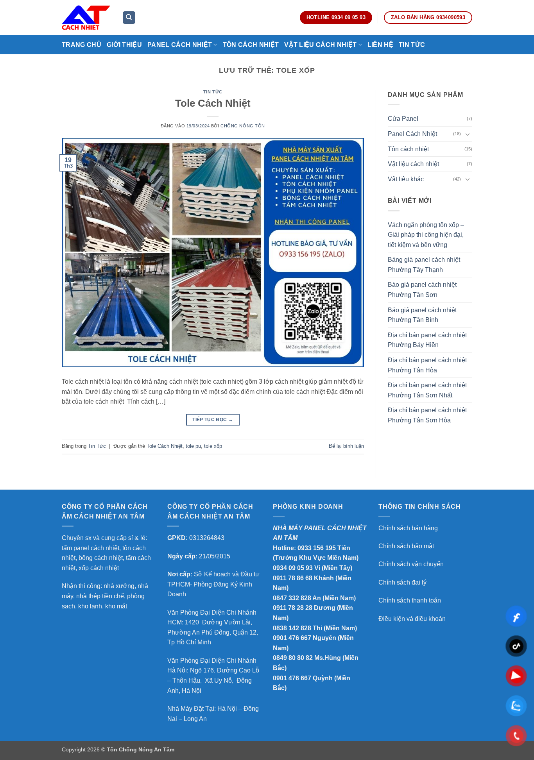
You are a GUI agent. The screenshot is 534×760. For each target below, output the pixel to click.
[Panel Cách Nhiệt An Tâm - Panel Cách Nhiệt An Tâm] (86, 17)
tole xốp (213, 446)
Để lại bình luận (346, 446)
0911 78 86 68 (292, 578)
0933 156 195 (316, 548)
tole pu (193, 446)
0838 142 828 (292, 628)
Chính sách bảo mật (406, 546)
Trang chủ (81, 44)
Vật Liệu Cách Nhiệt (320, 44)
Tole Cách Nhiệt (213, 103)
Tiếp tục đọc (212, 419)
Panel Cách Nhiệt (179, 44)
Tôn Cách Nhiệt (251, 44)
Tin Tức (412, 44)
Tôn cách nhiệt (408, 149)
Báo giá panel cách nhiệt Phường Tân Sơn (422, 289)
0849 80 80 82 (293, 657)
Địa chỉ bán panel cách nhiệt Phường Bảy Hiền (427, 340)
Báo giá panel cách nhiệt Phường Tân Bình (422, 315)
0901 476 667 (292, 638)
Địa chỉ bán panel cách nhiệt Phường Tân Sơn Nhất (427, 390)
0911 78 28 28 (292, 607)
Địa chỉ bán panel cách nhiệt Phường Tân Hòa (427, 365)
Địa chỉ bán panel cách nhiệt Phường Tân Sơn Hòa (427, 415)
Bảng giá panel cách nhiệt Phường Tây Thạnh (424, 264)
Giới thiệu (124, 44)
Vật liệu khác (406, 179)
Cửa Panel (403, 118)
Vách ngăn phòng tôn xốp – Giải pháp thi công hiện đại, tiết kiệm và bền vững (426, 235)
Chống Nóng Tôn (242, 125)
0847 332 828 (292, 598)
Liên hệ (380, 44)
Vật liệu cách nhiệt (413, 164)
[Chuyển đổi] (467, 134)
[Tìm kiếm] (129, 17)
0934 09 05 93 (293, 568)
